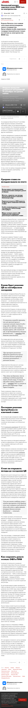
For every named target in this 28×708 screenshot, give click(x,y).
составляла (21, 229)
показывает (12, 607)
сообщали (22, 452)
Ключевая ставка (5, 673)
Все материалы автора (7, 20)
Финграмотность (5, 678)
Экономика (4, 669)
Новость (7, 667)
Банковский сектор (17, 669)
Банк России (14, 671)
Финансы (18, 667)
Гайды (23, 676)
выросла (3, 224)
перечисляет (5, 579)
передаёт (11, 383)
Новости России (16, 676)
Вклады (12, 667)
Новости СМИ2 (5, 79)
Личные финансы (15, 673)
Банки (9, 669)
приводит (19, 333)
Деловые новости (5, 674)
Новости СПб (14, 674)
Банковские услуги (5, 671)
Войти (23, 1)
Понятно (22, 700)
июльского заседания (11, 427)
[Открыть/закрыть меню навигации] (15, 2)
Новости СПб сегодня (6, 676)
